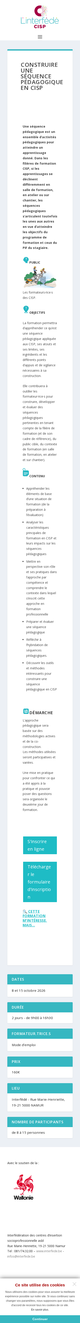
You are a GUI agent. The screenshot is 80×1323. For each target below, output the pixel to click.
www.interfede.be (49, 1251)
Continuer (40, 1319)
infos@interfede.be (21, 1256)
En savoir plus (39, 1309)
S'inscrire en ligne (37, 845)
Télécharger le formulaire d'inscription (39, 882)
